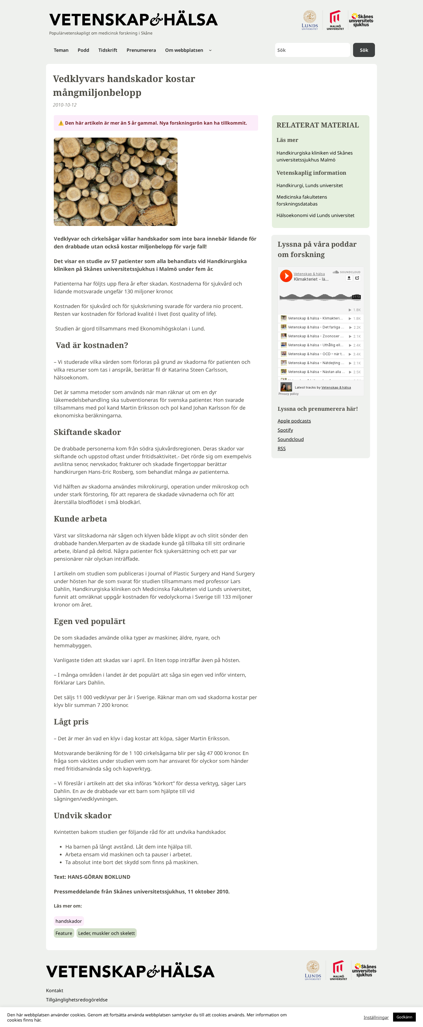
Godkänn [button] (404, 1017)
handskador (69, 921)
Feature (64, 933)
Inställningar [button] (376, 1017)
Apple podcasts (294, 421)
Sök (364, 50)
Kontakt (54, 990)
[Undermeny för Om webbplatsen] (210, 50)
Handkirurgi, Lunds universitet (310, 185)
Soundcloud (291, 439)
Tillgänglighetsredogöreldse (77, 999)
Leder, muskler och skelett (106, 933)
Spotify (285, 430)
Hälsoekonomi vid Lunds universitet (316, 215)
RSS (282, 448)
